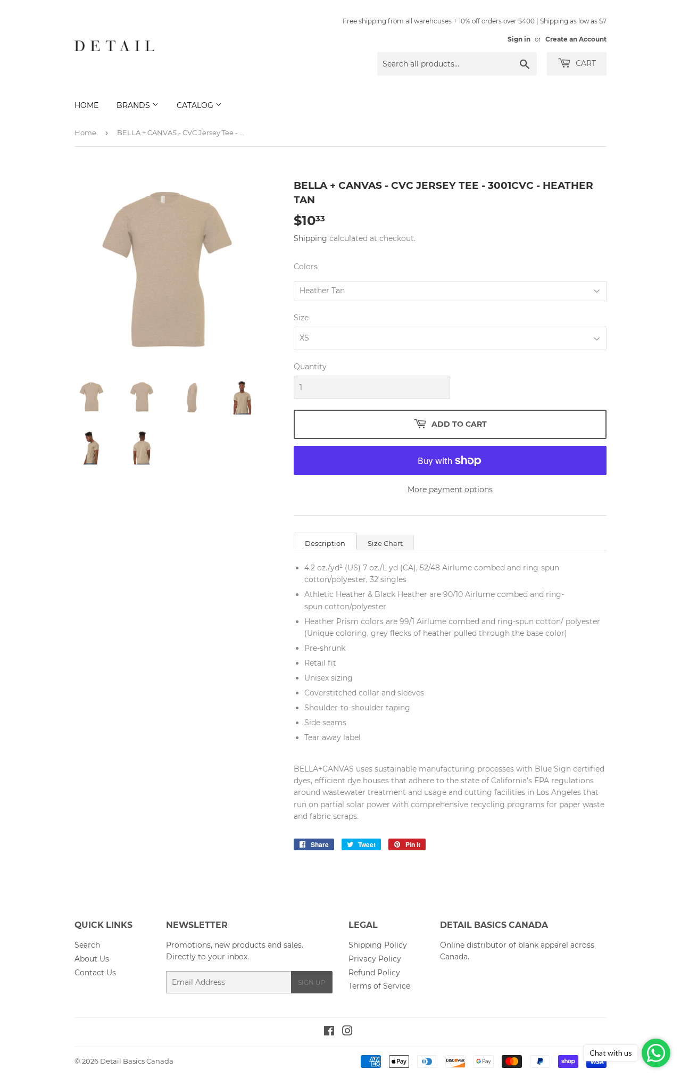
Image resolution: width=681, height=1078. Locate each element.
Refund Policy (374, 972)
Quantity (310, 366)
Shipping (310, 238)
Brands (134, 105)
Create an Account (576, 39)
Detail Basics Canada (136, 1061)
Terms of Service (379, 986)
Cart (585, 63)
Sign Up (312, 982)
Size (301, 317)
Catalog (196, 105)
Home (86, 105)
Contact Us (95, 972)
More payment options (450, 489)
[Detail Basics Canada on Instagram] (347, 1032)
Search (87, 945)
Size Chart (385, 543)
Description (325, 543)
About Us (91, 959)
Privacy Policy (374, 959)
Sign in (519, 39)
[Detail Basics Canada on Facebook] (329, 1032)
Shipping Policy (377, 945)
